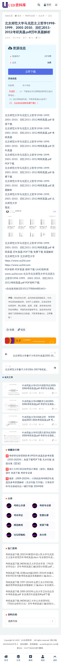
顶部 (55, 660)
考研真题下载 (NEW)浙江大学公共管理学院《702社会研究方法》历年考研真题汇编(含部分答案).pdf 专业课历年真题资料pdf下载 (30, 604)
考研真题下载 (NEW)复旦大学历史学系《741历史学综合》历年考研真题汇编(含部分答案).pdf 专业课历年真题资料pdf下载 (30, 567)
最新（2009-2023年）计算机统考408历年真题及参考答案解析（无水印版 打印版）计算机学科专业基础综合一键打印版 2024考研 (30, 482)
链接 (22, 330)
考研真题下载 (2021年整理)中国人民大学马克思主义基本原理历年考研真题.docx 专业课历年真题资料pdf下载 (30, 557)
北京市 (41, 16)
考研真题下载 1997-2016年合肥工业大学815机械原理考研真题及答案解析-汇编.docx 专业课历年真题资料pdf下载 (30, 585)
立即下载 (30, 71)
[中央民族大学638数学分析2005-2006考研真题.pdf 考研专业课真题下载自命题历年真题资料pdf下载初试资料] (12, 408)
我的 (43, 660)
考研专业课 (30, 16)
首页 (19, 16)
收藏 (11, 330)
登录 (49, 5)
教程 (31, 660)
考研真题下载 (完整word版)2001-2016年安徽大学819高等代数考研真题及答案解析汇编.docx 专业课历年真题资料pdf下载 (30, 576)
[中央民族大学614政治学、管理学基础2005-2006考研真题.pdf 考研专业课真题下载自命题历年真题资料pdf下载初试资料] (12, 424)
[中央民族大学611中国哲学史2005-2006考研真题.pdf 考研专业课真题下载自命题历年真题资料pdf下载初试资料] (12, 392)
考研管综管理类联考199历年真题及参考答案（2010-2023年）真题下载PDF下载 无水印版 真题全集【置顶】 (30, 460)
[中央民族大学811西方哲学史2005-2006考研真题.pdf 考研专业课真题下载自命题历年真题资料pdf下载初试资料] (12, 439)
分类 (18, 660)
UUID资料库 (26, 640)
